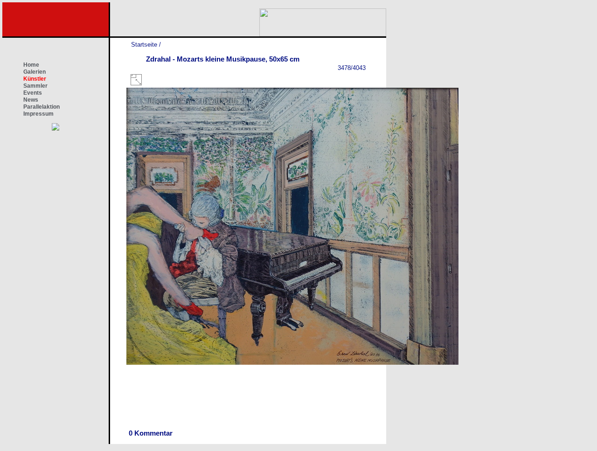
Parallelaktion (41, 107)
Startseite (144, 44)
